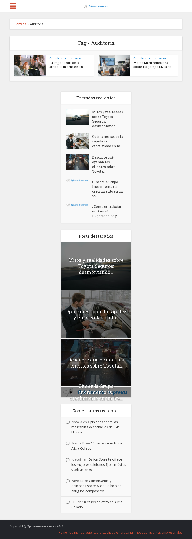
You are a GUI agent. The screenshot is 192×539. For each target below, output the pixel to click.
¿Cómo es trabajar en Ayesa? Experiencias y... (107, 211)
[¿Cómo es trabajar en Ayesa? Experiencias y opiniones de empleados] (79, 205)
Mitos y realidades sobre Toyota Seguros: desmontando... (107, 119)
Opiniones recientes (83, 532)
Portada (20, 24)
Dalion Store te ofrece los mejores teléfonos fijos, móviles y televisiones (98, 464)
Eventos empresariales (165, 532)
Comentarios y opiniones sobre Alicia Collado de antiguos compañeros (96, 485)
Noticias (141, 532)
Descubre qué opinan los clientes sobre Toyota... (103, 164)
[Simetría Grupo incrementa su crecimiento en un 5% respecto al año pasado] (79, 180)
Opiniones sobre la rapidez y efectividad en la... (107, 141)
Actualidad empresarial (65, 58)
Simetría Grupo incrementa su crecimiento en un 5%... (107, 189)
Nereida (77, 480)
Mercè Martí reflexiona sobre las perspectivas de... (153, 65)
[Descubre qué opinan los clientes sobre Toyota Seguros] (79, 162)
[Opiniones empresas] (96, 5)
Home (63, 532)
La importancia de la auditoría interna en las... (67, 65)
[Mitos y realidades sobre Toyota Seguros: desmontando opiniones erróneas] (79, 116)
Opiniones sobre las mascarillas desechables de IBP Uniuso (95, 427)
